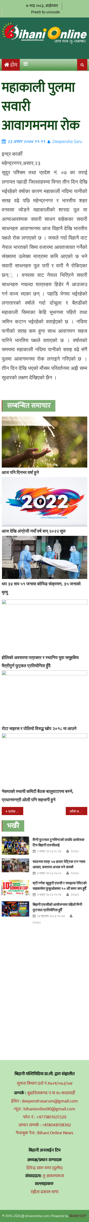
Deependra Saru (67, 141)
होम (13, 65)
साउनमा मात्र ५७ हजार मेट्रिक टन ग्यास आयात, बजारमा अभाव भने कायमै (59, 864)
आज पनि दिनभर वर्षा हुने (20, 472)
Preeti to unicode (45, 12)
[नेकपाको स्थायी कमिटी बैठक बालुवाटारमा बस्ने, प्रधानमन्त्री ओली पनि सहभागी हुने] (44, 759)
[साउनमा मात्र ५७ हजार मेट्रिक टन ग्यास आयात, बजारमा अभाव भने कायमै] (15, 865)
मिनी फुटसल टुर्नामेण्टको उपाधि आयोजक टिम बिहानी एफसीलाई (58, 842)
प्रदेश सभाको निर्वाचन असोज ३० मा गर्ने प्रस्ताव (15, 811)
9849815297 (77, 1215)
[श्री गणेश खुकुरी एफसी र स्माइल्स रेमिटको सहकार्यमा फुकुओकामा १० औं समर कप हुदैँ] (15, 887)
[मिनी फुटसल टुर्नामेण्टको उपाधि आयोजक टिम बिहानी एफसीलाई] (15, 846)
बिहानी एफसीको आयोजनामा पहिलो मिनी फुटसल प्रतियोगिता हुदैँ (57, 907)
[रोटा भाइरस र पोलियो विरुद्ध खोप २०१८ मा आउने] (44, 697)
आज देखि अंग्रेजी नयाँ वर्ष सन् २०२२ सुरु (34, 531)
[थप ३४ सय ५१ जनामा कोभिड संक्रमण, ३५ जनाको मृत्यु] (44, 557)
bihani (75, 851)
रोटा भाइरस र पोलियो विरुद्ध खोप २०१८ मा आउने (39, 728)
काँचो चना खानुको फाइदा (78, 811)
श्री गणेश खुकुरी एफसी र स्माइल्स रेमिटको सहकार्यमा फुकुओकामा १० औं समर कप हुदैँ (60, 885)
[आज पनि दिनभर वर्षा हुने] (44, 442)
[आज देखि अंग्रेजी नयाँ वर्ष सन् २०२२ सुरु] (44, 501)
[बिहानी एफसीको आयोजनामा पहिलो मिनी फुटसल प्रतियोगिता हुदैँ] (15, 909)
